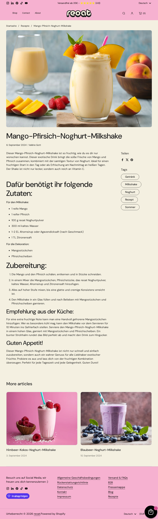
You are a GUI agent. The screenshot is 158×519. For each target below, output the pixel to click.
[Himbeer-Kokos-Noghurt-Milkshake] (41, 418)
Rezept (129, 199)
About (38, 13)
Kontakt (62, 492)
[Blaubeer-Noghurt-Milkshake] (116, 418)
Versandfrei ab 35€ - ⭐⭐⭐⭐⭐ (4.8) (79, 3)
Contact (26, 13)
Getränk (130, 176)
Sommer (130, 207)
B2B (110, 482)
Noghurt (130, 192)
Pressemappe (116, 487)
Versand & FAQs (118, 477)
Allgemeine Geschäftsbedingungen (78, 477)
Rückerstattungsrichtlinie (72, 482)
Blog (110, 492)
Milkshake (131, 184)
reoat (37, 513)
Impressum (64, 496)
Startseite (11, 25)
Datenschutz (65, 487)
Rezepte (25, 25)
